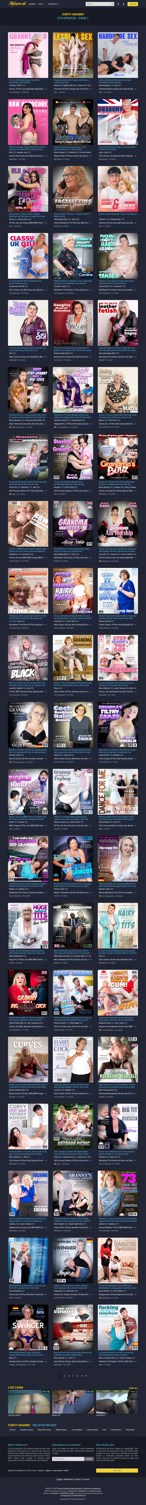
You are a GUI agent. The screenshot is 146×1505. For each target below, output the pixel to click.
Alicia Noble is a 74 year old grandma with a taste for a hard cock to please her (72, 550)
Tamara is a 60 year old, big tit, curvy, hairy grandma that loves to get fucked (116, 282)
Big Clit (127, 89)
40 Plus (66, 89)
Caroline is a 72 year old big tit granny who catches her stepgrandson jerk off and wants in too (72, 417)
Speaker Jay (22, 152)
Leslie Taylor (104, 286)
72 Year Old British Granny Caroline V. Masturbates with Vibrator (24, 81)
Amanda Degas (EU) (107, 353)
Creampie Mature (106, 89)
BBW (31, 223)
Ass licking (84, 89)
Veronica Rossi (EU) (33, 420)
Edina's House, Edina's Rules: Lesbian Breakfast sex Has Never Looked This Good (27, 215)
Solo (101, 156)
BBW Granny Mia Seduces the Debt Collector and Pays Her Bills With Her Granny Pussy (27, 148)
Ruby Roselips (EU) (61, 353)
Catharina (13, 554)
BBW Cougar (32, 558)
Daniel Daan (115, 219)
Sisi (10, 353)
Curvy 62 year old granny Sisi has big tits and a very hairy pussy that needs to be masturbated (27, 350)
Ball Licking (120, 424)
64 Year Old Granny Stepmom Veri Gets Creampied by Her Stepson (115, 81)
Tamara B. (118, 286)
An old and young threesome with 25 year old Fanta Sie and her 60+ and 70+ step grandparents (27, 484)
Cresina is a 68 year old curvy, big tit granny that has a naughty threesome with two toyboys (116, 484)
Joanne (81, 85)
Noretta (57, 487)
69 (69, 223)
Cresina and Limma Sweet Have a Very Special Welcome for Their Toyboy (70, 148)
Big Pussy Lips (123, 223)
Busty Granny (59, 357)
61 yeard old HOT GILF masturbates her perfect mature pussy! (25, 282)
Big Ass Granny (36, 156)
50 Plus (12, 223)
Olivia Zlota (22, 219)
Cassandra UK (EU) (16, 286)
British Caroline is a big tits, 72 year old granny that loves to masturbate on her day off (73, 282)
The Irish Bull (76, 420)
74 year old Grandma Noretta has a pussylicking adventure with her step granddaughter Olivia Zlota (69, 484)
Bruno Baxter (59, 152)
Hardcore (102, 223)
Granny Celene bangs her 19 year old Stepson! (118, 214)
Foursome (58, 89)
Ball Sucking (78, 424)
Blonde (39, 290)
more (41, 4)
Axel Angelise (104, 85)
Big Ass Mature (128, 491)
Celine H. (102, 219)
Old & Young (14, 491)
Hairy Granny (14, 357)
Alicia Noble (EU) (60, 219)
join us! (132, 4)
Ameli (56, 85)
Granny (12, 89)
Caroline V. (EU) (15, 85)
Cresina (72, 152)
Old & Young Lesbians (63, 491)
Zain (74, 219)
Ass (23, 89)
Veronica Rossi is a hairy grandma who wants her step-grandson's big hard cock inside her (27, 416)
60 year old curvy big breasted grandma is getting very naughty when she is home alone (72, 349)
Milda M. (24, 487)
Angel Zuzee (68, 85)
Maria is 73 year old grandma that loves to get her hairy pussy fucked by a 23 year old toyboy (118, 417)
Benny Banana (15, 420)
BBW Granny (39, 223)
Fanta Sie (13, 487)
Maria (101, 420)
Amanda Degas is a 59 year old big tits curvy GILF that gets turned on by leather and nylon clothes (117, 350)
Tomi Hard (112, 420)
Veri (115, 85)
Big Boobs (30, 89)
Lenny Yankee (130, 487)
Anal (29, 424)
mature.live (54, 4)
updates (32, 4)
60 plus (73, 89)
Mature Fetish (59, 156)
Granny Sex (13, 156)
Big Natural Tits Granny (63, 290)
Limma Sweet (85, 152)
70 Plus (19, 89)
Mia (10, 152)
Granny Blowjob (60, 223)
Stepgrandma (59, 424)
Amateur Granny (131, 290)
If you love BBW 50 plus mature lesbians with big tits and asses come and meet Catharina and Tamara (27, 551)
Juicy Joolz (103, 152)
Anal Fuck (35, 424)
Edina (11, 219)
